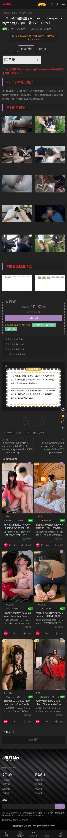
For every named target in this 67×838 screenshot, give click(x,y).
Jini (39, 520)
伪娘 (59, 697)
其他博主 (39, 793)
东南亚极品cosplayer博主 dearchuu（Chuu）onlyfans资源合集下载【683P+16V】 (17, 703)
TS (39, 693)
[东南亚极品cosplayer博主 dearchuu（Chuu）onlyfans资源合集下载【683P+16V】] (17, 664)
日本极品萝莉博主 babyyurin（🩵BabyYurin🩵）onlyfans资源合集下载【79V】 (17, 526)
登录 (36, 739)
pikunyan (8, 432)
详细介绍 (26, 48)
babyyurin (9, 520)
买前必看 (6, 780)
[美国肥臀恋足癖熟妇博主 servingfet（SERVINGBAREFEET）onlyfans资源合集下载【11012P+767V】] (49, 576)
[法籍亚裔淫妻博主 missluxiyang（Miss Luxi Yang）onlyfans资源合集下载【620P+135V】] (17, 576)
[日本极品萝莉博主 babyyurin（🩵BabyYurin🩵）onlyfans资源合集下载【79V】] (17, 488)
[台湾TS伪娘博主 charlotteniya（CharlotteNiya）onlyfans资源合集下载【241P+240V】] (49, 664)
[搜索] (52, 4)
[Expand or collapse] (37, 59)
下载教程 (38, 325)
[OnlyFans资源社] (7, 4)
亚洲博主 (39, 784)
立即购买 (33, 318)
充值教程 (6, 789)
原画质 (19, 432)
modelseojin (49, 520)
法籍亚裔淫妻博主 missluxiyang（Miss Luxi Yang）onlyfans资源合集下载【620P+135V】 (17, 614)
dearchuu (17, 697)
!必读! (42, 48)
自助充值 (11, 329)
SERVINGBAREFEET (46, 609)
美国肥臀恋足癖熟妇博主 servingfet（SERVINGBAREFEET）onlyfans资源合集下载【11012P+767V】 (49, 614)
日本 (49, 29)
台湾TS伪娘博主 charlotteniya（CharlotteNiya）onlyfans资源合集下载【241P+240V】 (49, 703)
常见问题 (50, 325)
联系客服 (6, 820)
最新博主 (39, 780)
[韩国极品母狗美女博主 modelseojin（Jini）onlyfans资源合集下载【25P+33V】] (49, 488)
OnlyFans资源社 (18, 29)
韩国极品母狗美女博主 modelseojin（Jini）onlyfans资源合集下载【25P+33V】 (49, 526)
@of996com (49, 825)
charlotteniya (43, 697)
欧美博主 (10, 604)
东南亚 (9, 693)
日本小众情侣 (38, 432)
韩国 (40, 516)
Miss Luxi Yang (11, 609)
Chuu (7, 697)
